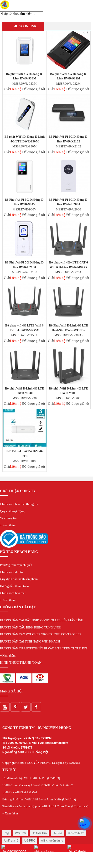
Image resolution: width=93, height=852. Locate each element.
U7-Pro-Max (76, 833)
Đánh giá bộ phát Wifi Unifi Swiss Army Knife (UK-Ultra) (39, 799)
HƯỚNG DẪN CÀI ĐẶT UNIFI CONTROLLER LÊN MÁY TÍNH (41, 620)
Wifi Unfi (20, 833)
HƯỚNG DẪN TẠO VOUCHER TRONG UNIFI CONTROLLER (41, 634)
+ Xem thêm (8, 525)
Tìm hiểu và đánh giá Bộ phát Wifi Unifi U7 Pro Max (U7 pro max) (45, 806)
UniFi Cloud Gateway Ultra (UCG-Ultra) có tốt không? (37, 785)
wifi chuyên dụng (52, 840)
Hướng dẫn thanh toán (14, 586)
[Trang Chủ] (5, 8)
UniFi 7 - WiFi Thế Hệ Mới (19, 792)
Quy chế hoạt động (12, 511)
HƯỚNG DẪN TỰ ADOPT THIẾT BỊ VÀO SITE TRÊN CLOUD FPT (43, 648)
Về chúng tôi (8, 518)
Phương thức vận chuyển (16, 565)
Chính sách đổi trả (12, 572)
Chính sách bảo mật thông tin (19, 504)
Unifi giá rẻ (11, 840)
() (85, 32)
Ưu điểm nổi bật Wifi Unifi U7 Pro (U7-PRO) (31, 778)
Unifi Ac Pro (39, 833)
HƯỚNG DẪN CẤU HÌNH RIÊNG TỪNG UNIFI (30, 627)
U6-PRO (29, 840)
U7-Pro (57, 833)
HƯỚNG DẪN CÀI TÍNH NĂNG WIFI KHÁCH (30, 641)
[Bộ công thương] (24, 547)
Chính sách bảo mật (13, 593)
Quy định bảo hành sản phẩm (19, 579)
